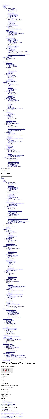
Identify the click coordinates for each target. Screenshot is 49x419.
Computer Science (12, 101)
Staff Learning (11, 11)
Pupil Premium (9, 26)
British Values (11, 13)
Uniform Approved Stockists (14, 156)
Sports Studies (11, 107)
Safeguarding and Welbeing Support (15, 134)
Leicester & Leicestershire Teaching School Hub (18, 51)
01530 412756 (5, 400)
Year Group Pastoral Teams (13, 163)
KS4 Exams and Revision (11, 99)
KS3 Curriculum (9, 63)
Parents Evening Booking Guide (14, 130)
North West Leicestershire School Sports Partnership (18, 53)
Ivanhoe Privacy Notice (13, 25)
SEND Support (11, 24)
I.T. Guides (8, 124)
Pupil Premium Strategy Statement (15, 28)
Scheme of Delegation (12, 47)
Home (4, 6)
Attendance (10, 135)
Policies (7, 30)
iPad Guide (10, 127)
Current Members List (12, 44)
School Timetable (9, 143)
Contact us (5, 157)
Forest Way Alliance (12, 50)
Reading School (9, 74)
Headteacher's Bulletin (10, 58)
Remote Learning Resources (11, 81)
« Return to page (6, 5)
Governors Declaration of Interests (15, 42)
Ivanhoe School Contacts (11, 158)
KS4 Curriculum (9, 83)
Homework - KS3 (9, 73)
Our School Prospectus (12, 16)
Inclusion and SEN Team (13, 164)
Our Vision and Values (10, 8)
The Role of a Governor (13, 40)
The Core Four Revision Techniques (15, 108)
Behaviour (10, 137)
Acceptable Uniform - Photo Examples (16, 155)
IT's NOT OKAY (11, 23)
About (4, 7)
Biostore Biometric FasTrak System (15, 141)
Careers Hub (8, 67)
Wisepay (10, 131)
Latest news (8, 60)
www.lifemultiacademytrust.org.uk (7, 387)
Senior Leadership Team (13, 165)
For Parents (5, 110)
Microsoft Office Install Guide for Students (16, 129)
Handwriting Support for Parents (12, 123)
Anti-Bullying (11, 22)
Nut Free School (11, 142)
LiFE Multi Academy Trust (13, 52)
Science (9, 106)
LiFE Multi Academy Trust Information (16, 33)
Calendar (7, 59)
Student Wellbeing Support (13, 20)
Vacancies (8, 36)
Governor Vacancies (12, 41)
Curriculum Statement (10, 64)
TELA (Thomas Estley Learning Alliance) (16, 55)
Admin (22, 413)
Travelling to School (10, 149)
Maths (9, 105)
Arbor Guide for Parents (13, 126)
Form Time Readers (12, 77)
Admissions (8, 112)
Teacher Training (9, 56)
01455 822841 (5, 409)
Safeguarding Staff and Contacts (14, 166)
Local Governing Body (10, 38)
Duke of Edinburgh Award (11, 121)
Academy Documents (12, 34)
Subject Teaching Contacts (13, 162)
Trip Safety (10, 147)
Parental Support (9, 132)
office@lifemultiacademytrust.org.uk (10, 410)
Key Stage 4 (5, 82)
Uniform (7, 152)
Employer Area (11, 72)
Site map (17, 413)
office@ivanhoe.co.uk (7, 402)
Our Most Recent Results (13, 15)
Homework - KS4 (9, 98)
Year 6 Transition (11, 114)
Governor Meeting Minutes (13, 46)
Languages (10, 104)
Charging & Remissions (13, 35)
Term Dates (8, 148)
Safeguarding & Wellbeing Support (13, 18)
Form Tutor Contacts (12, 160)
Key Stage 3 (5, 61)
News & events (6, 57)
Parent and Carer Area (12, 71)
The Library (10, 79)
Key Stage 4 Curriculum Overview (13, 84)
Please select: (5, 3)
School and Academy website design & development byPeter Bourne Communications (12, 417)
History (9, 102)
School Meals (8, 139)
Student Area (10, 69)
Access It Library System (13, 76)
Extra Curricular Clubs (10, 80)
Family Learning (9, 122)
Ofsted (9, 17)
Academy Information (10, 31)
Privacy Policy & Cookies (9, 413)
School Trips (8, 145)
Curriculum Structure (12, 66)
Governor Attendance (12, 43)
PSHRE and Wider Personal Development (14, 138)
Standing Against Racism (13, 14)
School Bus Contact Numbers (14, 151)
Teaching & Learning (12, 10)
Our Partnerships (9, 48)
